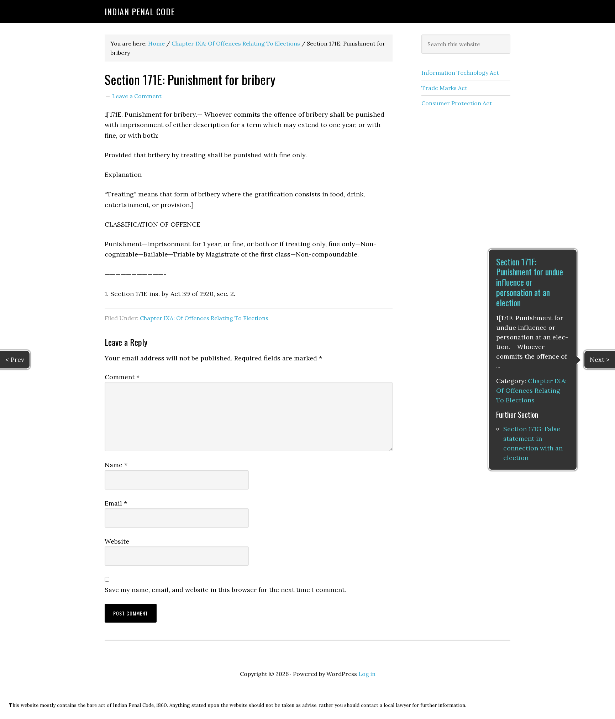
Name (116, 465)
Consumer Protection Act (456, 103)
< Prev (14, 359)
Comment (122, 377)
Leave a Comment (137, 96)
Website (117, 541)
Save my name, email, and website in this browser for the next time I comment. (225, 590)
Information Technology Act (460, 72)
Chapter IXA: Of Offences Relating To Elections (204, 318)
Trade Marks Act (444, 87)
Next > (600, 359)
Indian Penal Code (140, 11)
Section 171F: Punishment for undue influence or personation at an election (529, 282)
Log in (366, 673)
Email (116, 503)
